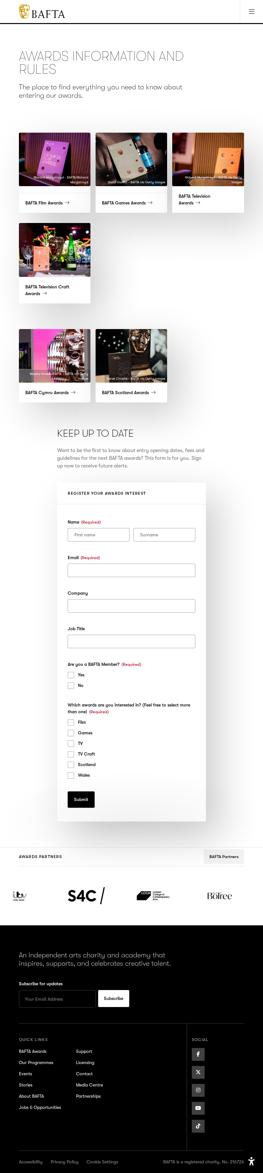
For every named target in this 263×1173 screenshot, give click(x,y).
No (80, 685)
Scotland (87, 764)
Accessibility (31, 1161)
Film (82, 722)
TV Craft (86, 753)
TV (80, 743)
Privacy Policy (65, 1161)
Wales (84, 775)
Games (85, 732)
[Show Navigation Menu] (251, 11)
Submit (81, 799)
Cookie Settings (102, 1161)
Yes (81, 674)
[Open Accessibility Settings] (251, 1161)
